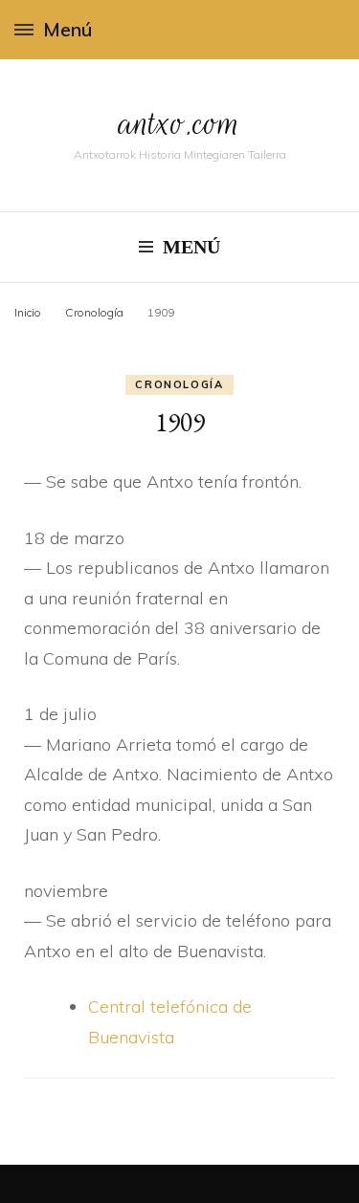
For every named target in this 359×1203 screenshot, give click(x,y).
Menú (67, 29)
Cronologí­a (179, 384)
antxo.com (180, 123)
